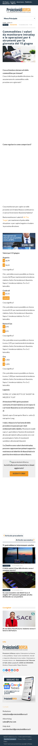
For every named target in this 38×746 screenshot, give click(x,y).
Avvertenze (20, 2)
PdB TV (13, 3)
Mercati (9, 23)
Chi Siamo (6, 2)
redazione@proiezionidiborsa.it (15, 714)
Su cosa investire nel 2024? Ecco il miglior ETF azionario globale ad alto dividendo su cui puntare (17, 595)
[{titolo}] (19, 13)
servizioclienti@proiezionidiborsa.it (17, 729)
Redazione (13, 25)
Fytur (30, 744)
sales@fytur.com (9, 722)
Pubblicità (28, 2)
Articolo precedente (14, 535)
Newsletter (6, 3)
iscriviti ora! (19, 473)
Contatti (12, 2)
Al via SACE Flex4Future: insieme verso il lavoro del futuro (19, 630)
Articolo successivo (24, 540)
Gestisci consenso (10, 739)
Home (4, 23)
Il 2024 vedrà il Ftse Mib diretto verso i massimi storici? (18, 569)
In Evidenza (6, 566)
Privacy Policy (22, 739)
